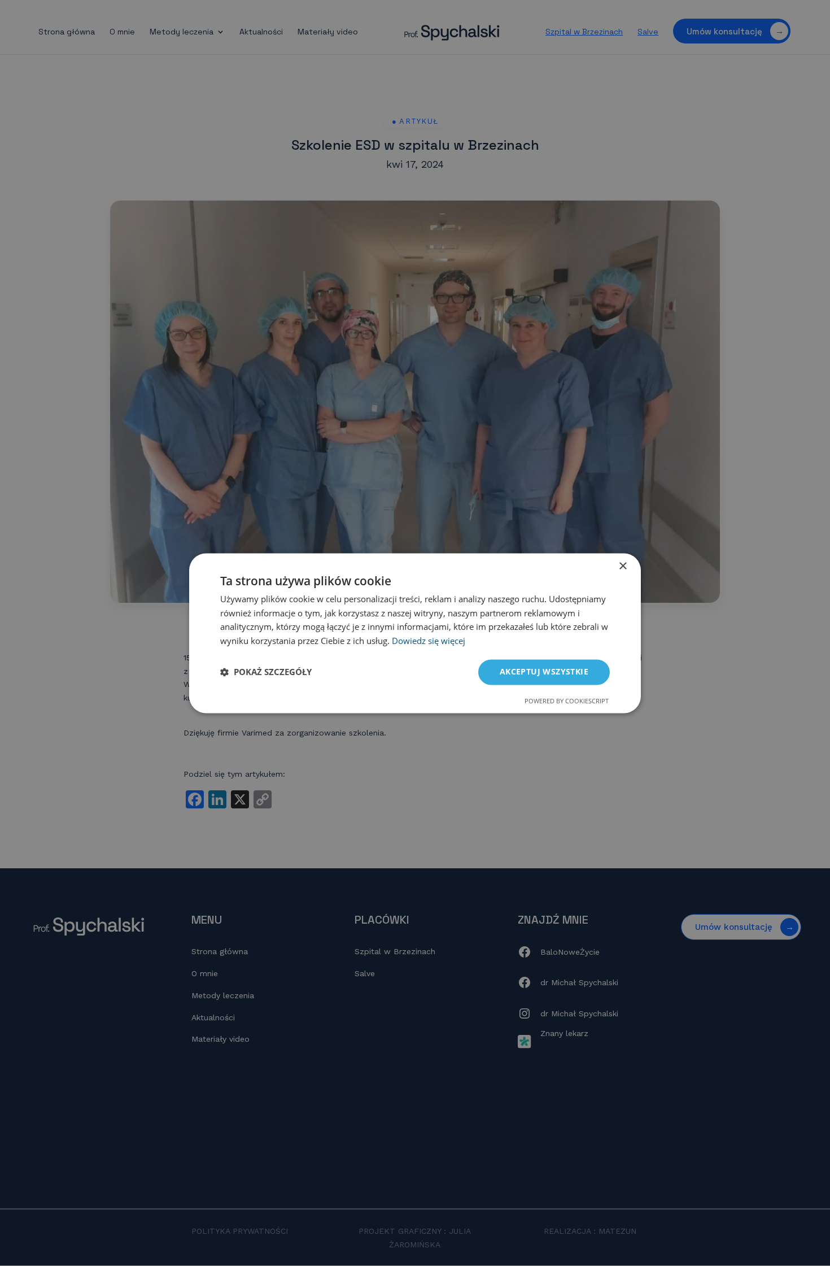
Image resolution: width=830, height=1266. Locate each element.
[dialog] (415, 633)
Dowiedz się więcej (428, 641)
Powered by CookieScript (567, 701)
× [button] (622, 566)
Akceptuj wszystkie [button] (544, 671)
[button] (266, 672)
